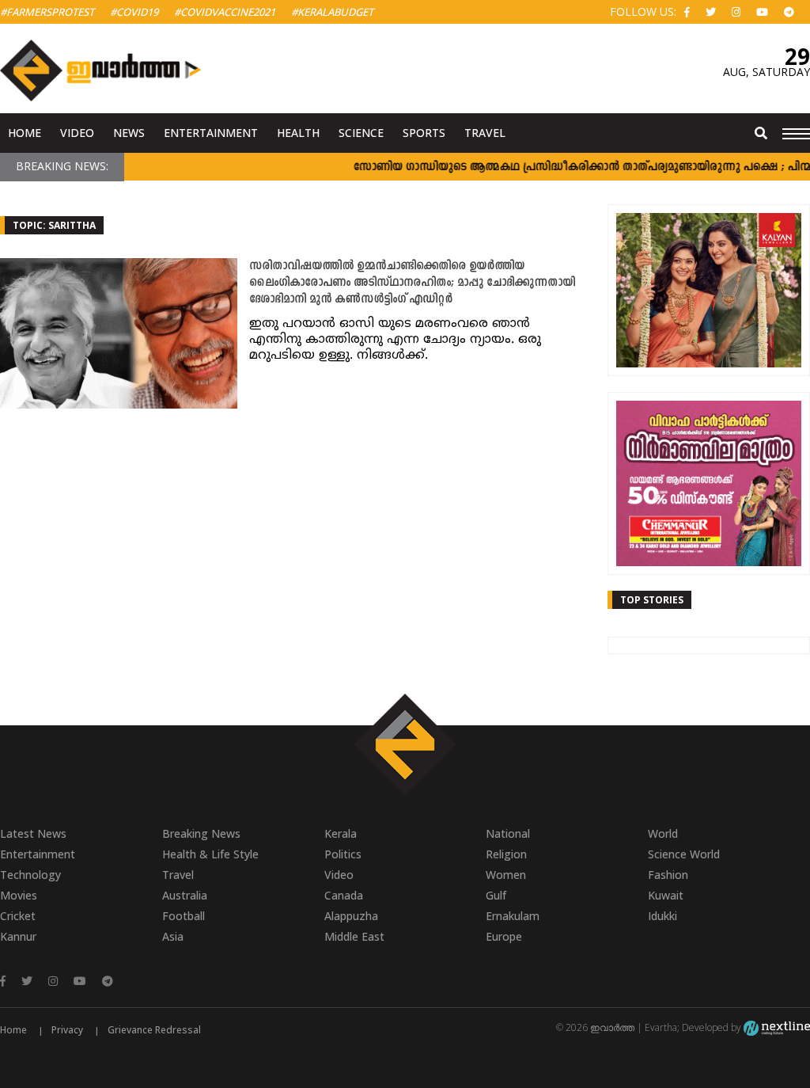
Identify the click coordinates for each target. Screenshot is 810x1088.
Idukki (662, 915)
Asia (173, 936)
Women (506, 874)
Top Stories (651, 600)
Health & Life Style (210, 854)
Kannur (18, 936)
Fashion (668, 874)
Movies (18, 895)
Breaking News (201, 833)
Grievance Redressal (154, 1030)
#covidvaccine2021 (224, 12)
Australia (184, 895)
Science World (684, 854)
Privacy (67, 1030)
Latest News (33, 833)
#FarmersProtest (47, 12)
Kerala (340, 833)
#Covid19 (134, 12)
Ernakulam (512, 915)
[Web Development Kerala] (777, 1027)
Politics (342, 854)
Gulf (496, 895)
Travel (484, 132)
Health (298, 132)
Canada (343, 895)
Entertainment (211, 132)
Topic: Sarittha (54, 225)
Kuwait (665, 895)
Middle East (354, 936)
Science (361, 132)
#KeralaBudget (332, 12)
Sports (424, 132)
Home (24, 132)
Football (183, 915)
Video (77, 132)
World (663, 833)
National (508, 833)
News (129, 132)
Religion (506, 854)
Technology (30, 874)
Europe (504, 936)
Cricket (18, 915)
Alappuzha (351, 915)
